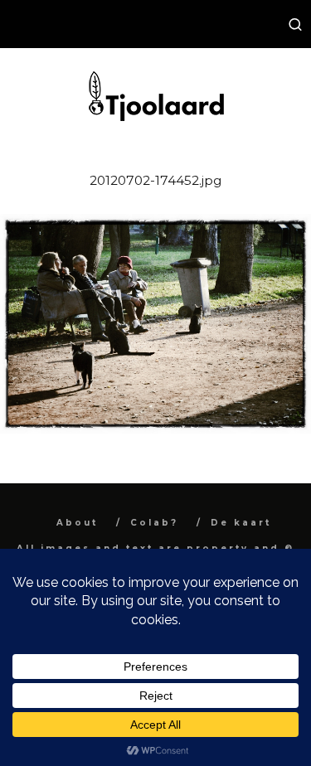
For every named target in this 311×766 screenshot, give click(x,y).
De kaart (241, 522)
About (77, 522)
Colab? (154, 522)
